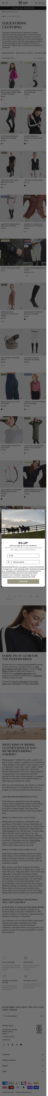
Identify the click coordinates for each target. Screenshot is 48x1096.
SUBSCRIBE (23, 581)
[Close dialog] (43, 511)
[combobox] (9, 562)
